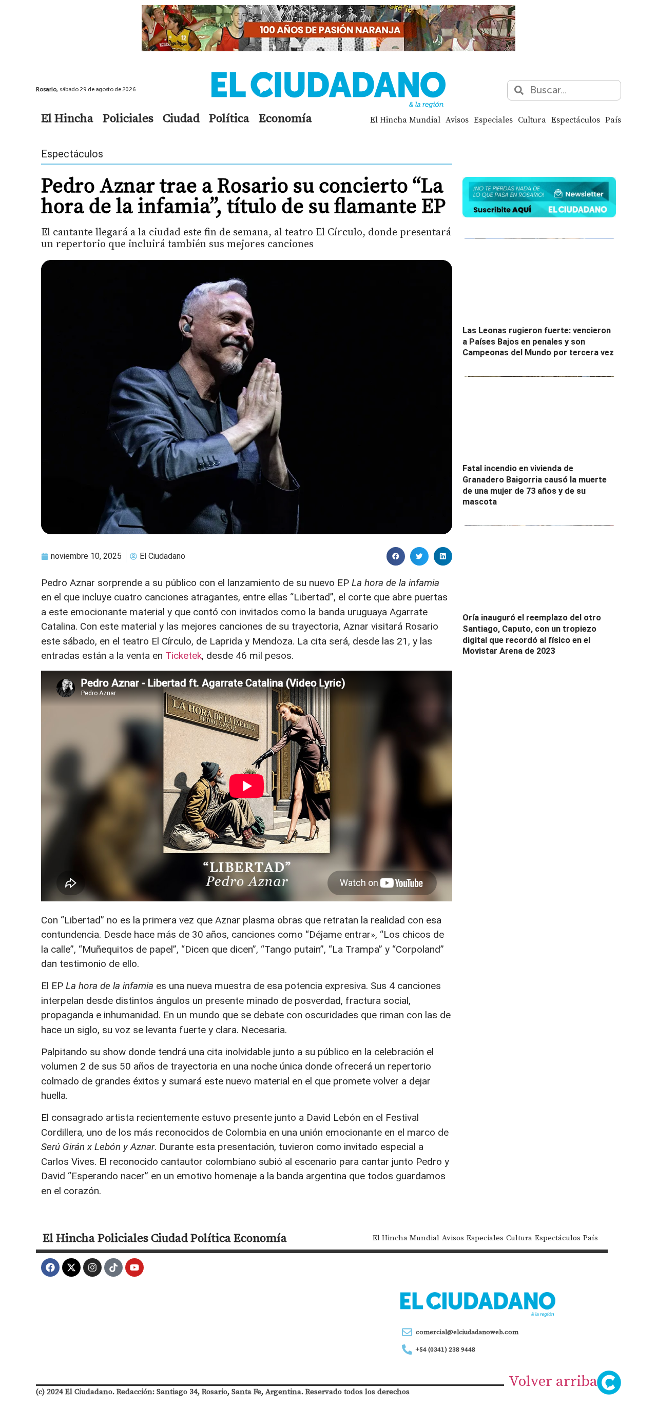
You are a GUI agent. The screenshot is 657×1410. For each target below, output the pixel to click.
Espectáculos (575, 119)
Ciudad (181, 118)
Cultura (532, 119)
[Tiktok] (113, 1267)
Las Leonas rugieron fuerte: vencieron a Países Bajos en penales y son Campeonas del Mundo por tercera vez (538, 341)
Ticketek (183, 655)
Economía (285, 118)
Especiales (493, 119)
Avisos (457, 119)
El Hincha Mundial (405, 119)
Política (229, 118)
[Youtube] (134, 1267)
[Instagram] (92, 1267)
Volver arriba (553, 1381)
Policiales (128, 118)
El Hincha (67, 118)
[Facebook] (50, 1267)
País (613, 119)
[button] (396, 556)
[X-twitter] (71, 1267)
